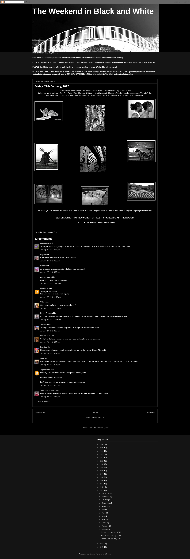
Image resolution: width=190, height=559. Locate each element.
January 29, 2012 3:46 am (50, 385)
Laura (42, 266)
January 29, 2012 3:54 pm (50, 397)
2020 (102, 464)
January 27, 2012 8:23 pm (50, 272)
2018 (102, 471)
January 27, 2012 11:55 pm (50, 308)
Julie (150, 93)
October (105, 500)
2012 (102, 490)
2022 (102, 458)
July (103, 510)
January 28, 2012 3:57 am (50, 331)
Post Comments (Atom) (100, 428)
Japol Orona (45, 370)
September (106, 503)
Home (95, 413)
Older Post (150, 413)
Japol (67, 95)
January (105, 529)
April (104, 519)
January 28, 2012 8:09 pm (50, 353)
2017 (102, 474)
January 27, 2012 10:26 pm (50, 283)
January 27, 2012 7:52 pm (50, 261)
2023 (102, 454)
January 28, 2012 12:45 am (50, 320)
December (106, 493)
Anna (93, 95)
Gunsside (113, 95)
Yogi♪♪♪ (43, 324)
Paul (65, 93)
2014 (102, 484)
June (104, 513)
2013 (102, 487)
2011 (102, 544)
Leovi (42, 347)
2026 (102, 444)
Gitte (42, 302)
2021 (102, 461)
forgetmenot (45, 336)
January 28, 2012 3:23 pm (50, 342)
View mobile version (95, 417)
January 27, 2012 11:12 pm (50, 297)
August (105, 506)
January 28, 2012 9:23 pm (50, 365)
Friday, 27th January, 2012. (111, 532)
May (103, 516)
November (106, 497)
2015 (102, 481)
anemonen (44, 243)
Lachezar (129, 95)
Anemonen (135, 93)
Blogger (108, 554)
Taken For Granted (47, 390)
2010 (102, 547)
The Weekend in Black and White (93, 11)
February (105, 526)
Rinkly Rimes (45, 313)
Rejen (42, 254)
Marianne (81, 93)
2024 (102, 451)
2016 (102, 477)
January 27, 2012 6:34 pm (50, 250)
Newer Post (40, 413)
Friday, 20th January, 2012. (111, 535)
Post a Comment (44, 402)
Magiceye (112, 93)
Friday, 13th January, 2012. (111, 539)
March (104, 523)
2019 (102, 467)
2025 (102, 448)
